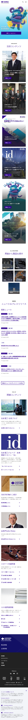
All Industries (14, 250)
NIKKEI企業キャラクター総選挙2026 (8, 26)
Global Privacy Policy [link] (4, 678)
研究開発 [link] (3, 655)
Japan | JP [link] (19, 682)
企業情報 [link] (4, 648)
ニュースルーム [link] (4, 660)
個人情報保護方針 (15, 695)
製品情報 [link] (4, 645)
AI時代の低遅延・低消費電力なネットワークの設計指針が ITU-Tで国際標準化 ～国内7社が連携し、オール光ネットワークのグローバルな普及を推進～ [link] (13, 318)
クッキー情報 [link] (24, 678)
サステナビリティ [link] (4, 658)
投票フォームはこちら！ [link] (11, 33)
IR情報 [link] (2, 663)
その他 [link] (3, 342)
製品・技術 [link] (10, 313)
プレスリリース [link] (4, 313)
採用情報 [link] (3, 665)
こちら (2, 695)
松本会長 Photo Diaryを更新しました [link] (10, 345)
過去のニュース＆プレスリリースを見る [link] (12, 383)
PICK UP (14, 392)
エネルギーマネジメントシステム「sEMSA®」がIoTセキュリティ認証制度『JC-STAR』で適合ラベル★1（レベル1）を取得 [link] (13, 333)
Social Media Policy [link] (18, 678)
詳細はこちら (8, 78)
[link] (5, 2)
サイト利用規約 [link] (11, 678)
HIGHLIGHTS (14, 43)
